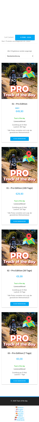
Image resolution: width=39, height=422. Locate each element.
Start (3, 41)
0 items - (25, 37)
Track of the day (19, 118)
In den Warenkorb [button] (19, 138)
